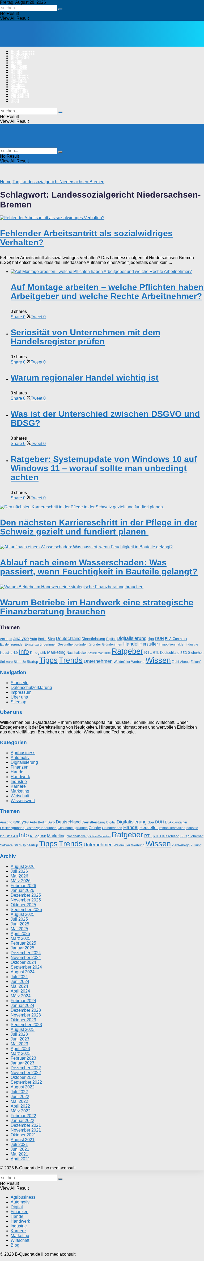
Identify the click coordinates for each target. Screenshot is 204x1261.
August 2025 (23, 914)
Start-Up (20, 662)
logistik (40, 652)
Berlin (42, 638)
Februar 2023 (23, 1058)
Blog (15, 101)
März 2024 (21, 996)
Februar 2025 (23, 943)
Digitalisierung (132, 638)
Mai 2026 (19, 876)
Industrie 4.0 (9, 652)
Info (24, 651)
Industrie (19, 82)
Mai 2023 (19, 1044)
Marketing (20, 91)
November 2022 (26, 1072)
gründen (81, 644)
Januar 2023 (22, 1063)
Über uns (19, 697)
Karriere (18, 87)
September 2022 (26, 1082)
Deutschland (68, 638)
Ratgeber (127, 651)
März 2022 (21, 1111)
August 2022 (23, 1087)
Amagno (6, 638)
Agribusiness (23, 53)
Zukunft (196, 661)
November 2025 (26, 900)
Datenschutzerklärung (31, 687)
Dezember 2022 (26, 1068)
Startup (32, 662)
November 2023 (26, 1015)
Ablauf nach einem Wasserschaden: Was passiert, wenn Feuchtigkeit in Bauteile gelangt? (99, 567)
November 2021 (26, 1130)
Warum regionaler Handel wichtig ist (85, 377)
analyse (21, 638)
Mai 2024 (19, 986)
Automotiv (20, 58)
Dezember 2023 (26, 1010)
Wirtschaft (20, 96)
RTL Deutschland (166, 653)
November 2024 (26, 957)
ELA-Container (176, 639)
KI (31, 653)
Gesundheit (66, 644)
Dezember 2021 (26, 1125)
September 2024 (26, 967)
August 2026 (23, 866)
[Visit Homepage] (55, 42)
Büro (51, 639)
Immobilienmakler (172, 644)
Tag (15, 181)
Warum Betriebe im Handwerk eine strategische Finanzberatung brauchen (96, 607)
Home (5, 181)
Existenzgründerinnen (41, 644)
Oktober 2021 (23, 1135)
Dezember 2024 (26, 952)
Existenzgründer (12, 644)
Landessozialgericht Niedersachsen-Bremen (62, 181)
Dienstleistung (93, 638)
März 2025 (21, 938)
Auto (33, 639)
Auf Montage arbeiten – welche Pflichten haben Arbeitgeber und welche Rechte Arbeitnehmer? (107, 291)
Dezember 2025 (26, 895)
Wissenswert (23, 800)
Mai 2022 (19, 1101)
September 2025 (26, 909)
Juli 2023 (19, 1034)
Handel (17, 72)
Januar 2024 (22, 1005)
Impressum (21, 692)
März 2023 (21, 1053)
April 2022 (20, 1106)
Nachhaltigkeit (77, 653)
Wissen (158, 660)
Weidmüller (122, 661)
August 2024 (23, 972)
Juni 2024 (20, 981)
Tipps (48, 660)
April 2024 (20, 991)
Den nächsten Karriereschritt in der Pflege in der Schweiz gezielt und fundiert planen (98, 527)
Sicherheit (195, 653)
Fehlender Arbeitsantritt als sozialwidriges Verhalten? (86, 237)
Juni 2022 (20, 1096)
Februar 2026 (23, 885)
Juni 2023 (20, 1039)
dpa (151, 638)
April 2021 (20, 1159)
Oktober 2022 (23, 1077)
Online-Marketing (99, 652)
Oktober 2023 (23, 1020)
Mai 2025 (19, 929)
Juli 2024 (19, 976)
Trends (71, 660)
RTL (148, 652)
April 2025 (20, 933)
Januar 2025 (22, 948)
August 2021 (23, 1139)
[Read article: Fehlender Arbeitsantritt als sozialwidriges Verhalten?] (102, 217)
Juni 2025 (20, 924)
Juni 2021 (20, 1149)
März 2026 (21, 881)
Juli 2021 (19, 1144)
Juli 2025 (19, 919)
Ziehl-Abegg (181, 661)
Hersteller (148, 644)
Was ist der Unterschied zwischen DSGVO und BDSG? (105, 418)
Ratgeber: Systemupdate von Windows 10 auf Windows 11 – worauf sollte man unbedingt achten (104, 468)
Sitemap (18, 702)
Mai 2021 (19, 1154)
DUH (159, 638)
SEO (183, 653)
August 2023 (23, 1029)
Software (6, 661)
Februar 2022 (23, 1115)
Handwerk (20, 77)
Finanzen (19, 68)
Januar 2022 (22, 1120)
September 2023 (26, 1024)
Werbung (137, 661)
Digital (16, 63)
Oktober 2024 (23, 962)
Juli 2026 (19, 871)
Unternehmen (98, 661)
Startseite (19, 682)
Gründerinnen (112, 644)
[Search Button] (60, 9)
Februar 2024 (23, 1000)
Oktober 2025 (23, 905)
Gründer (95, 644)
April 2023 (20, 1048)
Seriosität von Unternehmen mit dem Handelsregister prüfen (85, 337)
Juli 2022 (19, 1091)
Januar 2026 (22, 890)
